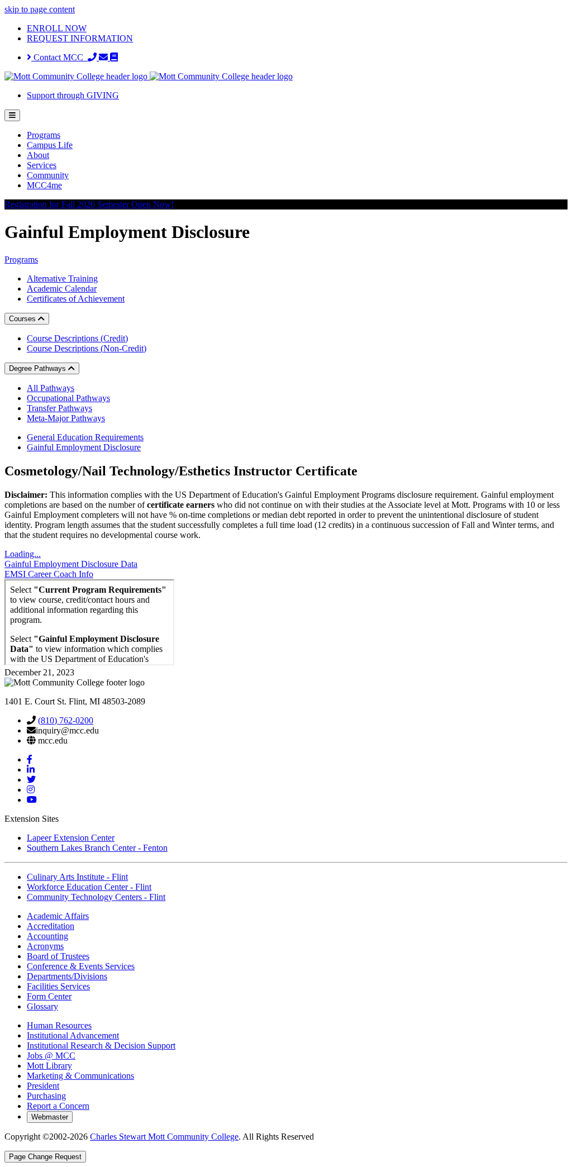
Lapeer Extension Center (71, 837)
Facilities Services (58, 986)
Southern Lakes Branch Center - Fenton (97, 847)
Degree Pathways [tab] (38, 368)
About (38, 155)
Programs (43, 135)
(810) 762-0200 (65, 720)
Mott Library (49, 1065)
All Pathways (50, 388)
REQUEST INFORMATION (80, 38)
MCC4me (44, 185)
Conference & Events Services (81, 966)
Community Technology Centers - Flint (96, 897)
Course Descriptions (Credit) (77, 338)
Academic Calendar (62, 288)
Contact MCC (59, 57)
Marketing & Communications (80, 1075)
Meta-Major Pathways (66, 418)
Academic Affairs (58, 916)
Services (41, 165)
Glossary (42, 1006)
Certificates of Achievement (76, 298)
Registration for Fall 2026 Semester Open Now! (89, 204)
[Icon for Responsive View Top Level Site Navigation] (12, 115)
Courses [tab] (23, 319)
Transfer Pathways (59, 408)
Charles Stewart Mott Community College (164, 1136)
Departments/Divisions (67, 976)
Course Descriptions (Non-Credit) (86, 348)
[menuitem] (297, 135)
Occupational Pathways (68, 398)
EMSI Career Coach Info (48, 574)
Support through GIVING (73, 95)
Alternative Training (62, 278)
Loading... (22, 554)
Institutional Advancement (73, 1035)
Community (48, 175)
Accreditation (50, 926)
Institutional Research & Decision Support (101, 1045)
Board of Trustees (58, 956)
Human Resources (59, 1025)
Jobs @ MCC (51, 1055)
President (43, 1085)
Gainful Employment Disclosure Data (70, 564)
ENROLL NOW (57, 28)
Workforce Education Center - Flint (89, 887)
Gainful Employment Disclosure (84, 447)
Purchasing (46, 1096)
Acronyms (45, 946)
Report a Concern (58, 1106)
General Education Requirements (85, 437)
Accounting (47, 936)
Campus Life (50, 145)
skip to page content (39, 9)
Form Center (49, 996)
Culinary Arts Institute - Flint (77, 877)
